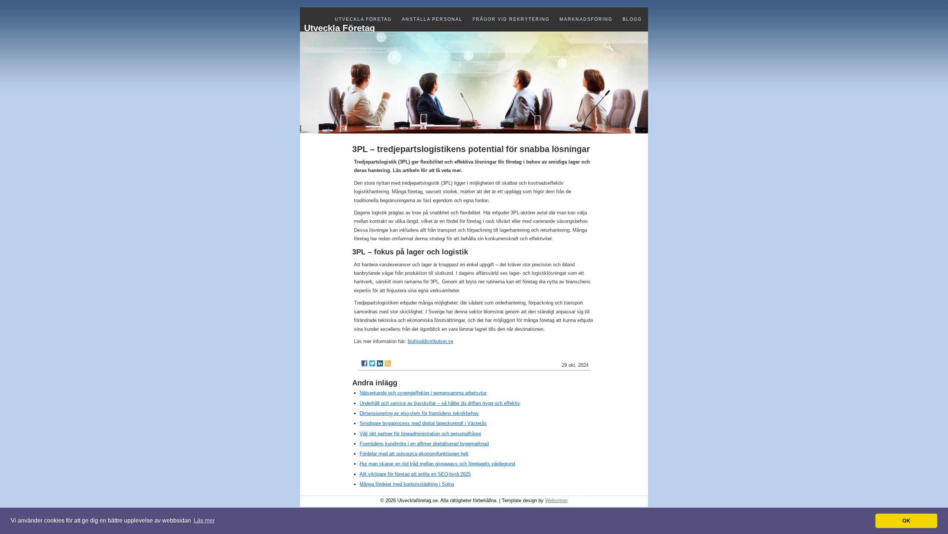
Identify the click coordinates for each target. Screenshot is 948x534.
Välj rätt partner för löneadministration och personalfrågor (420, 433)
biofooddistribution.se (430, 341)
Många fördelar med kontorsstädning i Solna (407, 484)
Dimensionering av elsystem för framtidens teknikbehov (419, 413)
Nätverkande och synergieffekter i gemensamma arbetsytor (423, 393)
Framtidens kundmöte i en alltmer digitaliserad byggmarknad (424, 443)
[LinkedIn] (380, 363)
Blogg (632, 19)
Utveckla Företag (363, 19)
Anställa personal (432, 19)
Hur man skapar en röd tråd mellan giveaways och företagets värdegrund (437, 464)
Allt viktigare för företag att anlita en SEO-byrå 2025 (415, 474)
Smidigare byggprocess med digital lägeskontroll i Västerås (423, 423)
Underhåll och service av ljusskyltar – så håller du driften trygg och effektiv (440, 403)
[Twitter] (372, 363)
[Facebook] (364, 363)
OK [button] (906, 521)
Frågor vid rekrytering (511, 19)
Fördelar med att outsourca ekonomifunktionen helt (414, 453)
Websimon (556, 500)
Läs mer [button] (204, 520)
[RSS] (388, 363)
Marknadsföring (586, 19)
